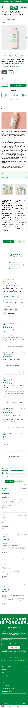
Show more (11, 313)
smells (4, 313)
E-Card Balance (5, 685)
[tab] (9, 481)
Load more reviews (14, 456)
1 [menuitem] (12, 610)
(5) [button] (8, 474)
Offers (3, 682)
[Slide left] (1, 37)
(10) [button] (9, 476)
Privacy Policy (22, 651)
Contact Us (4, 669)
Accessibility (15, 702)
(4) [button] (8, 473)
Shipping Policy (5, 675)
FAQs (2, 672)
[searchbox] (8, 302)
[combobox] (13, 4)
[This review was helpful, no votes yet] (21, 347)
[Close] (26, 4)
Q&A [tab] (20, 241)
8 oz (4, 72)
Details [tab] (3, 108)
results (15, 309)
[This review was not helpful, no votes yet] (23, 347)
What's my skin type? (15, 99)
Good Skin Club (16, 66)
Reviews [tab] (8, 241)
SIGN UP (14, 647)
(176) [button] (9, 470)
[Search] (3, 4)
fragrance (5, 309)
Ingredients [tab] (4, 173)
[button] (25, 7)
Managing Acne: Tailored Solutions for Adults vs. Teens (7, 204)
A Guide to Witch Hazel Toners (20, 202)
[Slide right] (26, 37)
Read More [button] (21, 63)
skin (11, 309)
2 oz (11, 72)
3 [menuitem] (15, 610)
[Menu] (3, 7)
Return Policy (4, 679)
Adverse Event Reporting (7, 688)
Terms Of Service (5, 703)
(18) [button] (9, 472)
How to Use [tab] (4, 177)
